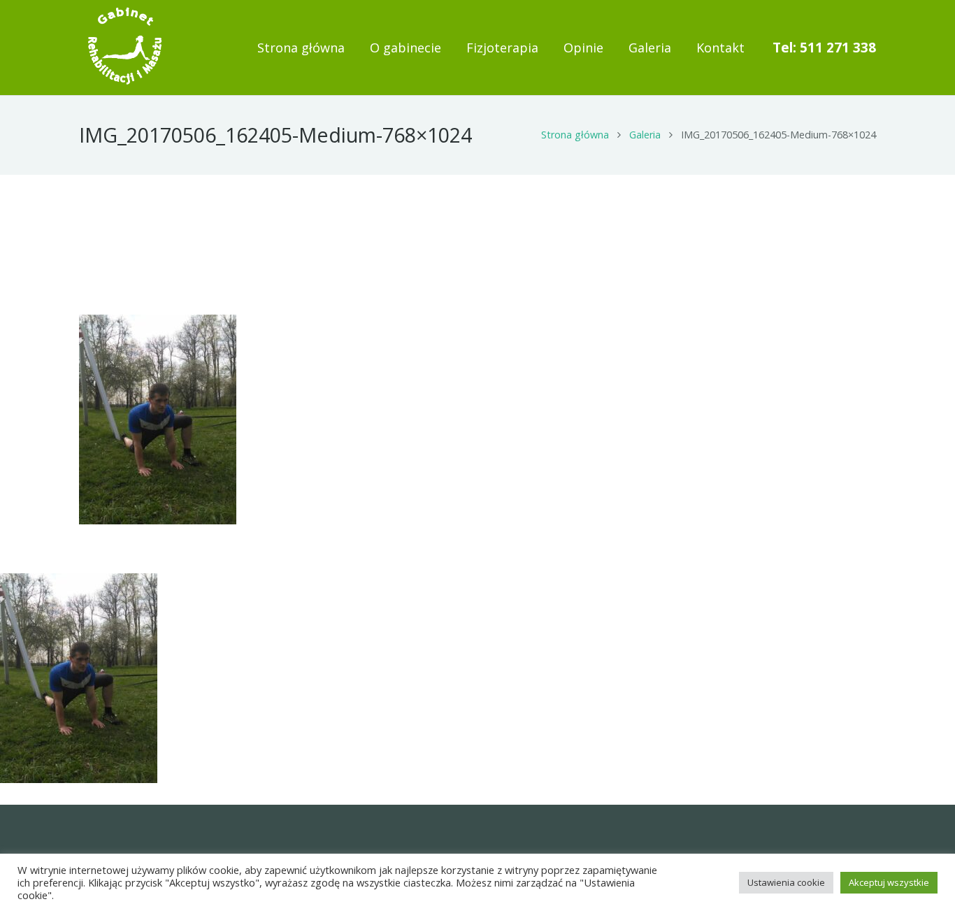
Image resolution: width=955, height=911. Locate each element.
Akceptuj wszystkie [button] (889, 882)
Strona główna (575, 134)
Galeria (645, 134)
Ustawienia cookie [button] (786, 882)
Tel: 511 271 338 (824, 47)
